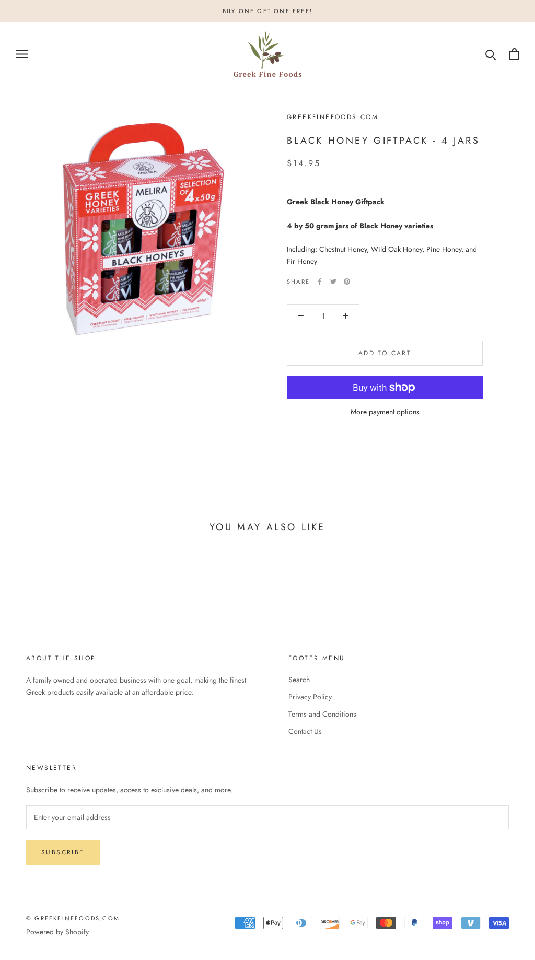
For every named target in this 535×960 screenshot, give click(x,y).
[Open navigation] (22, 54)
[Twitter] (333, 281)
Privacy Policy (310, 697)
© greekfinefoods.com (73, 918)
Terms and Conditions (322, 714)
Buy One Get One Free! (267, 11)
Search (299, 679)
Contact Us (305, 731)
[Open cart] (514, 54)
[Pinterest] (347, 281)
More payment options (385, 411)
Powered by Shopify (57, 932)
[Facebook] (320, 281)
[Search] (490, 54)
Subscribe (63, 852)
